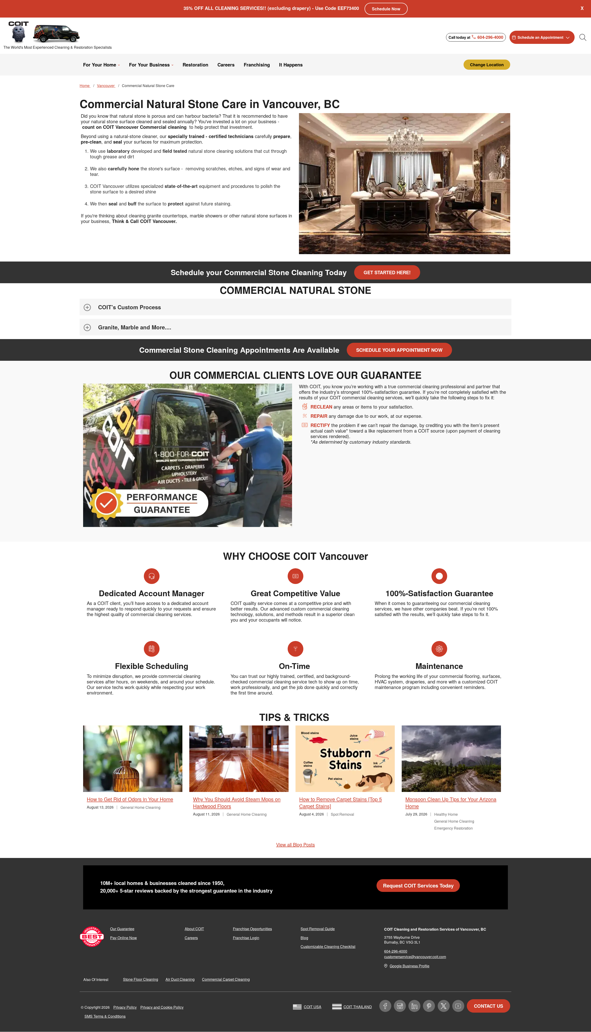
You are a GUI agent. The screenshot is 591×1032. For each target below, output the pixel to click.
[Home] (44, 32)
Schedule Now (386, 9)
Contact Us (488, 1005)
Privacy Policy (125, 1007)
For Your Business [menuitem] (149, 64)
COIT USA (312, 1006)
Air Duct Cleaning (180, 979)
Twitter (444, 1006)
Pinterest (429, 1006)
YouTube (458, 1006)
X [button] (582, 8)
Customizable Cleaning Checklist (328, 946)
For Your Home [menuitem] (99, 64)
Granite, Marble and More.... (134, 327)
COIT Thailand (358, 1006)
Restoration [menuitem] (195, 64)
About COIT (194, 928)
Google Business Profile (409, 966)
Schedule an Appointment (540, 37)
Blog (304, 937)
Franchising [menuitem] (257, 64)
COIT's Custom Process (129, 307)
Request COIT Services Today (418, 885)
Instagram (400, 1006)
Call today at (476, 37)
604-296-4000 (395, 951)
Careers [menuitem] (226, 64)
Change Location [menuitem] (487, 65)
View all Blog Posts (295, 844)
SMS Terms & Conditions (105, 1016)
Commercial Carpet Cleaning (226, 979)
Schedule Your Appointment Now (399, 349)
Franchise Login (246, 937)
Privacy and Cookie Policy (162, 1007)
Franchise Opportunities (252, 928)
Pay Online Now (123, 937)
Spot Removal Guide (318, 928)
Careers (191, 937)
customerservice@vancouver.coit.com (415, 956)
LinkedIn (414, 1006)
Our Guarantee (122, 928)
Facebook (385, 1006)
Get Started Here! (387, 272)
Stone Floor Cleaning (140, 979)
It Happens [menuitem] (291, 64)
